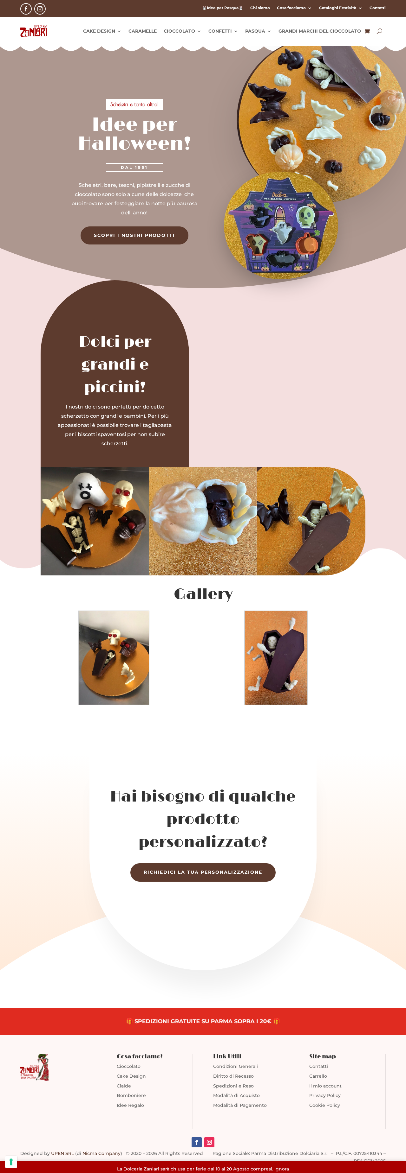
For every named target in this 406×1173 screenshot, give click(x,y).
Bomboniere (131, 1095)
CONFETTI (220, 31)
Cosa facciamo (291, 8)
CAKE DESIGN (99, 31)
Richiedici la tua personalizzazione (203, 872)
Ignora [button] (281, 1169)
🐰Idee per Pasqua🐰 (222, 8)
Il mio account (325, 1086)
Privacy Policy (325, 1095)
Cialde (124, 1086)
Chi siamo (260, 8)
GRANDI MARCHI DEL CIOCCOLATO (319, 31)
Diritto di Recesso (233, 1076)
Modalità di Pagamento (240, 1105)
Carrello (318, 1076)
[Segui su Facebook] (26, 9)
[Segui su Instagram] (40, 9)
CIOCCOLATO (179, 31)
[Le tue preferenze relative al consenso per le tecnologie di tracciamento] (11, 1162)
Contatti (378, 8)
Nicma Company (101, 1153)
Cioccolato (129, 1066)
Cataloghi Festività (337, 8)
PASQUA (255, 31)
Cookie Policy (324, 1105)
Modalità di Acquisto (236, 1095)
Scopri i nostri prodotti (134, 235)
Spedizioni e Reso (233, 1086)
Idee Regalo (130, 1105)
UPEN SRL (62, 1153)
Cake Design (131, 1076)
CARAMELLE (142, 31)
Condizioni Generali (235, 1066)
